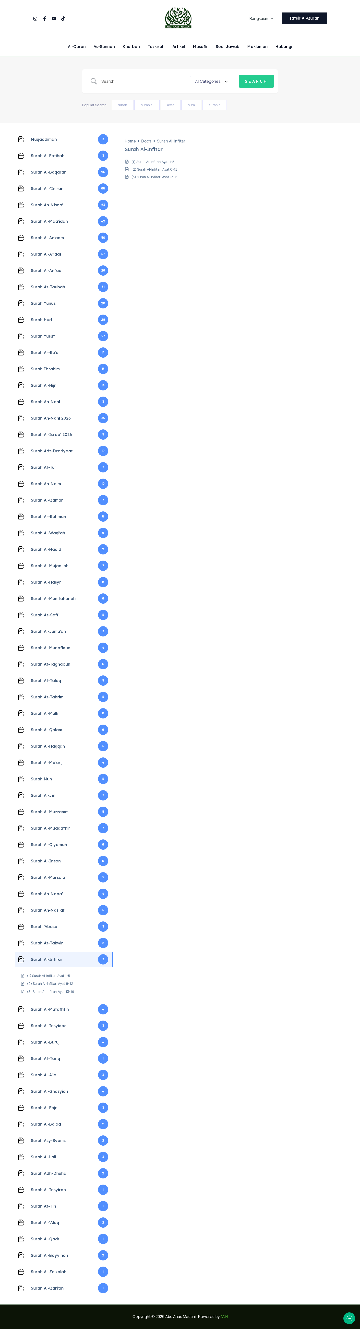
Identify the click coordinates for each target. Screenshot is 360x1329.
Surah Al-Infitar (171, 141)
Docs (146, 141)
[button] (270, 18)
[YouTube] (54, 18)
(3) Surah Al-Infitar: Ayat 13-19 (155, 177)
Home (130, 141)
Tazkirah (156, 47)
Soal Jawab (228, 47)
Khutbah (131, 47)
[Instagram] (35, 18)
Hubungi (284, 47)
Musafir (200, 47)
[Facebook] (44, 18)
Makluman (257, 47)
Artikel (178, 47)
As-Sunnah (104, 47)
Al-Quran (77, 47)
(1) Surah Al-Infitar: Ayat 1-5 (152, 161)
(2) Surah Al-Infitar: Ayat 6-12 (154, 169)
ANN (224, 1316)
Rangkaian (259, 18)
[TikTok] (63, 18)
